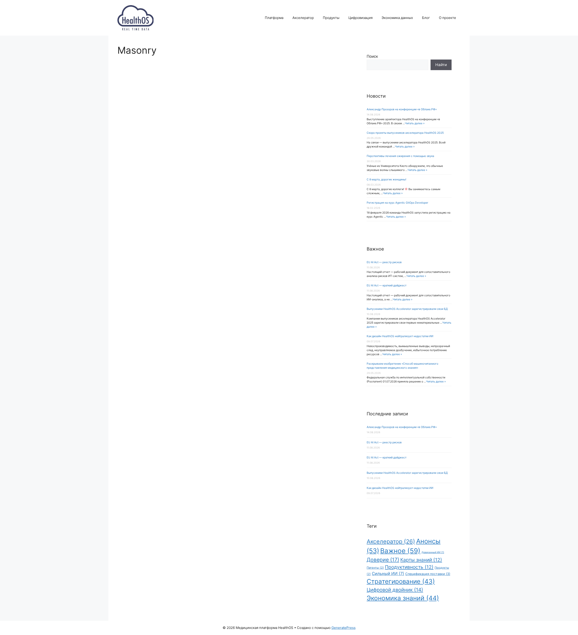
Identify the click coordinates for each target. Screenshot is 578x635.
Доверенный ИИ (433, 552)
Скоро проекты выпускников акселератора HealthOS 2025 (405, 132)
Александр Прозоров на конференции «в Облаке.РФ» (402, 109)
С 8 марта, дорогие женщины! (386, 179)
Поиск (372, 56)
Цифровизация (360, 18)
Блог (426, 18)
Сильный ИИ (388, 573)
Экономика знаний (403, 598)
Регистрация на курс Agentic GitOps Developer (397, 202)
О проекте (447, 18)
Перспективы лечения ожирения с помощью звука (400, 156)
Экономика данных (397, 18)
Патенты (375, 567)
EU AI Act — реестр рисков (384, 262)
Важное (400, 551)
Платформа (274, 18)
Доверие (383, 560)
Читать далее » (414, 123)
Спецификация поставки (427, 574)
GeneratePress (343, 628)
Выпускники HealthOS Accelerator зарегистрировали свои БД (407, 309)
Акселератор (303, 18)
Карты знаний (421, 560)
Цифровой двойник (395, 590)
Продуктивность (409, 567)
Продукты (331, 18)
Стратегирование (401, 581)
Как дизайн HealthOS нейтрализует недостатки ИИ (400, 336)
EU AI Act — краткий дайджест (386, 285)
